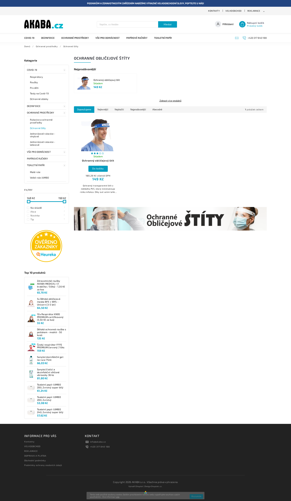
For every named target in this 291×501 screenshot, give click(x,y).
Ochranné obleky (39, 99)
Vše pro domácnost (39, 151)
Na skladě (47, 207)
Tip (47, 219)
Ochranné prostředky (40, 112)
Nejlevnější (103, 109)
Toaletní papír (36, 165)
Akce (47, 211)
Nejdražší (119, 109)
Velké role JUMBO (39, 177)
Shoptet (139, 486)
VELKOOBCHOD (233, 10)
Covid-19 (32, 69)
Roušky (34, 82)
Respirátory (36, 76)
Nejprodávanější (138, 109)
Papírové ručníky (37, 158)
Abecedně (157, 109)
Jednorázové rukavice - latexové (42, 143)
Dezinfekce (33, 106)
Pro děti (34, 87)
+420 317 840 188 (100, 446)
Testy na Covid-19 (39, 93)
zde (117, 497)
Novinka (47, 215)
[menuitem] (31, 38)
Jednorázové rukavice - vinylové (42, 135)
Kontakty (214, 10)
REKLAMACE (253, 10)
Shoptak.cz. (157, 486)
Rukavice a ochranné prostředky (41, 121)
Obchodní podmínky (35, 460)
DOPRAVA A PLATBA (35, 455)
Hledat (168, 24)
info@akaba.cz (98, 441)
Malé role (35, 172)
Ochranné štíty (38, 128)
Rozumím (196, 496)
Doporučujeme (84, 109)
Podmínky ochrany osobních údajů (43, 465)
